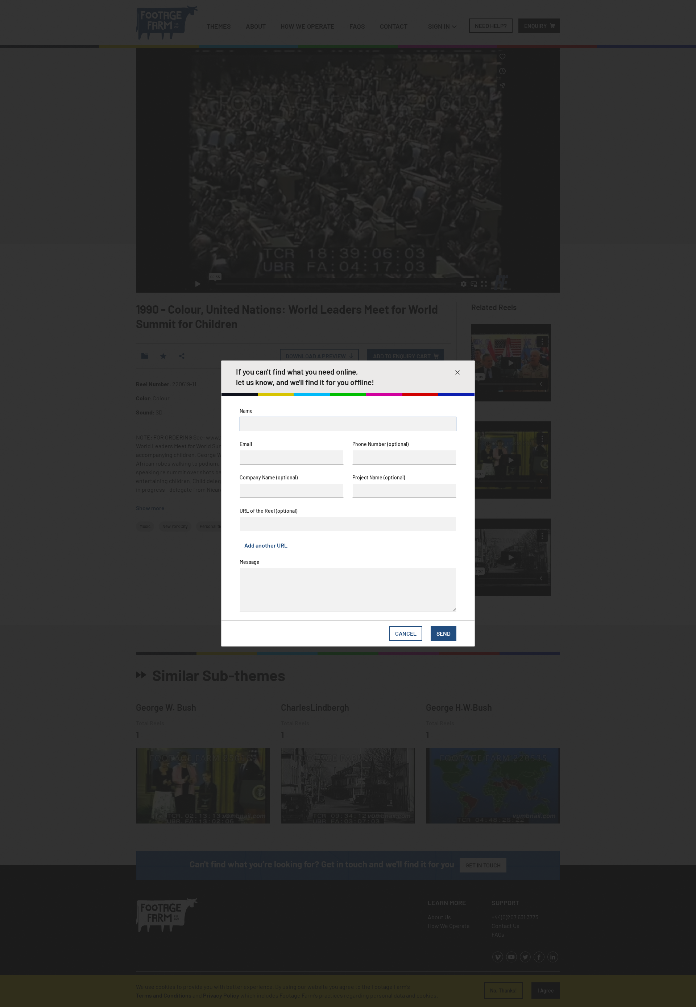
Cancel (406, 633)
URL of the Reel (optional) (268, 511)
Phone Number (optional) (380, 444)
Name (246, 411)
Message (250, 562)
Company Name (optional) (269, 477)
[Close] (457, 372)
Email (246, 444)
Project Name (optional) (378, 477)
